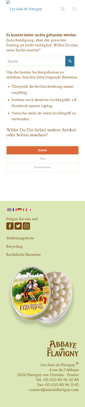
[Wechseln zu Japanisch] (30, 209)
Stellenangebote (20, 238)
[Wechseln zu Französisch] (14, 209)
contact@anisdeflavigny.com (54, 390)
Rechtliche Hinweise (23, 254)
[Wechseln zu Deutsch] (19, 209)
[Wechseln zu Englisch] (9, 209)
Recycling (14, 246)
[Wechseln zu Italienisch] (25, 209)
